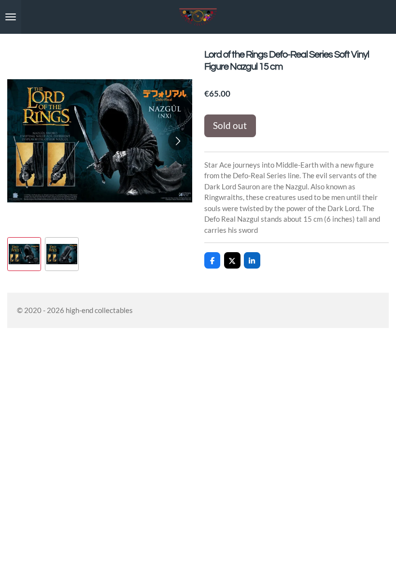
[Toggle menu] (10, 17)
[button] (24, 254)
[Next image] (177, 140)
